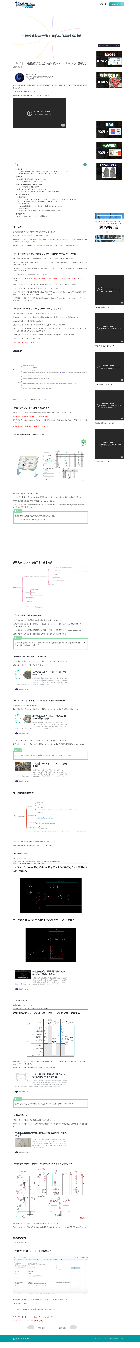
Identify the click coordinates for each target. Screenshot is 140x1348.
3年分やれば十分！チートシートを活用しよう (33, 216)
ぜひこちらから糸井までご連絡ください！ (27, 342)
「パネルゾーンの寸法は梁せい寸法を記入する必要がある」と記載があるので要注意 (49, 199)
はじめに (19, 169)
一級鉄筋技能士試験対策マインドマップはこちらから (31, 95)
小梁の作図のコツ (25, 208)
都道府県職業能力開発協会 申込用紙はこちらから (30, 426)
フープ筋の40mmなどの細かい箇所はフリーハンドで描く (40, 201)
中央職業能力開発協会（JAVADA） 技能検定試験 (30, 416)
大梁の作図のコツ (25, 204)
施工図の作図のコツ (23, 194)
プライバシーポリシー (101, 1339)
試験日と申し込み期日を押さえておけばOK (33, 179)
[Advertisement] (50, 143)
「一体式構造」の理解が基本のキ (30, 187)
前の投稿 (37, 1327)
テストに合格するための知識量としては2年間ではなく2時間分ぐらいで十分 (43, 171)
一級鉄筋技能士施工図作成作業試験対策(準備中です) (35, 1309)
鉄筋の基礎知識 (18, 67)
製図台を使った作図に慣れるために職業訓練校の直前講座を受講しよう (42, 210)
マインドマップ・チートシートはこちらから (28, 1321)
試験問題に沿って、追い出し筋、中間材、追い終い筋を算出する (43, 206)
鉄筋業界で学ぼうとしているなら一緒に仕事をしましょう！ (38, 173)
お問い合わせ (124, 1339)
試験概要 (19, 177)
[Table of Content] (85, 164)
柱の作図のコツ (24, 197)
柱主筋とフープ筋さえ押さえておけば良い (32, 189)
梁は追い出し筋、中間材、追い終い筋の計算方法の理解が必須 (39, 191)
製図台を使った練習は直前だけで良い (31, 181)
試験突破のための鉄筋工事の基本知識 (29, 184)
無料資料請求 (114, 1339)
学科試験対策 (20, 214)
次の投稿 (67, 1327)
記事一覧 (103, 4)
